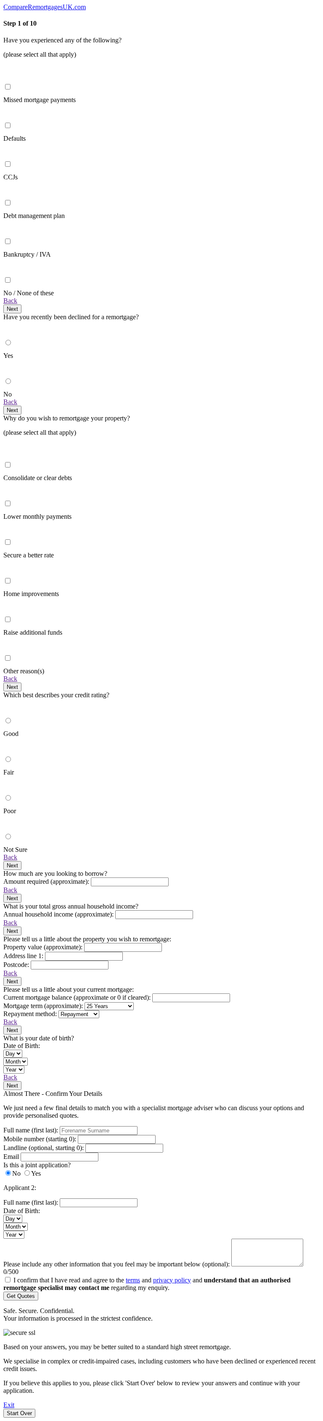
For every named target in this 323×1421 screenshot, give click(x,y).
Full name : (31, 1130)
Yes (36, 1173)
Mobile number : (40, 1139)
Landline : (43, 1147)
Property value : (43, 947)
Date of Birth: (21, 1045)
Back (10, 300)
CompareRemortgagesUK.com (44, 7)
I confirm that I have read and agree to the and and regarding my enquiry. (147, 1284)
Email (12, 1156)
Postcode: (17, 964)
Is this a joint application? (37, 1165)
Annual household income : (59, 914)
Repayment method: (30, 1013)
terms (133, 1280)
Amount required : (47, 881)
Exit (8, 1404)
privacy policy (172, 1280)
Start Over (19, 1413)
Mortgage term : (44, 1005)
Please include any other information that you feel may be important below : (116, 1264)
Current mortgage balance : (77, 997)
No (16, 1173)
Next (12, 309)
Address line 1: (24, 955)
